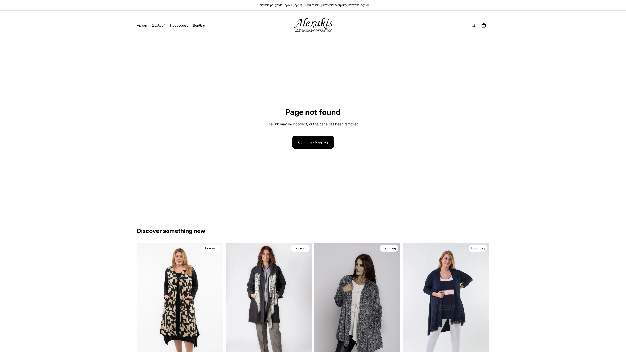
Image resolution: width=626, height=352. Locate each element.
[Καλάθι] (483, 25)
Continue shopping (313, 142)
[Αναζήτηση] (473, 25)
